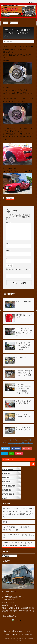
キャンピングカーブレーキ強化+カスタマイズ (23, 416)
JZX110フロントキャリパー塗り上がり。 (24, 316)
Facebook (16, 449)
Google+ (28, 449)
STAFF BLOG (9, 198)
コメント (9, 222)
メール (8, 250)
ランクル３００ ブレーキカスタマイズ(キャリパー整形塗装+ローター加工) (24, 346)
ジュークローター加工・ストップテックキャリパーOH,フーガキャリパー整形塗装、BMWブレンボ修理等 (23, 388)
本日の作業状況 (21, 357)
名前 (8, 243)
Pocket (19, 453)
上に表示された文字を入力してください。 (18, 270)
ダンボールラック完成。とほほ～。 (20, 443)
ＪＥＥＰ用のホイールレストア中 (19, 440)
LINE (11, 453)
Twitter (6, 449)
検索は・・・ (7, 522)
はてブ (4, 453)
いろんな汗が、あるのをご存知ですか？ (23, 402)
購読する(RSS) (9, 459)
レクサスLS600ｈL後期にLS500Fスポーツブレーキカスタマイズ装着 (24, 373)
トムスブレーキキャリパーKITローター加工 (23, 428)
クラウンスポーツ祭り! (24, 301)
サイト (8, 258)
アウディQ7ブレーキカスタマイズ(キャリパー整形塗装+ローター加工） (24, 331)
